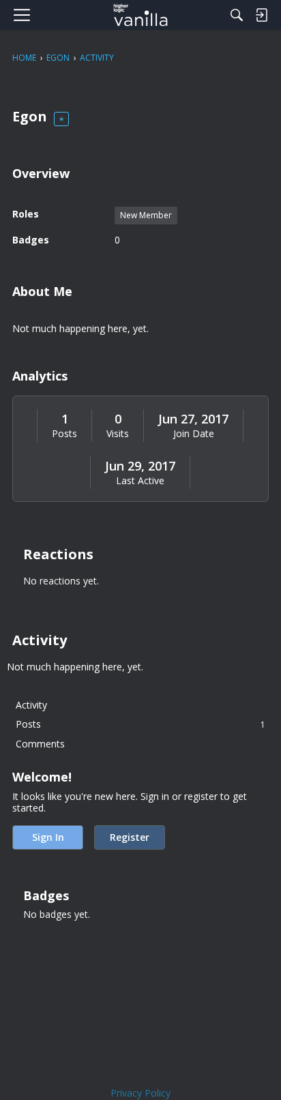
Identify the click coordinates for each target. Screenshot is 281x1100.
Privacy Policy (140, 1092)
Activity (31, 704)
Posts (64, 434)
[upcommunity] (141, 15)
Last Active (140, 481)
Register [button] (129, 837)
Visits (117, 434)
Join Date (193, 434)
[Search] (236, 15)
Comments (40, 743)
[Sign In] (261, 15)
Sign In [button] (48, 837)
